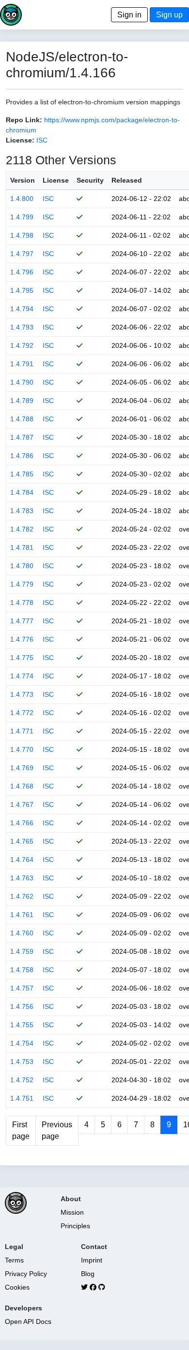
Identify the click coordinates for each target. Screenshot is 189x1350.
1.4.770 (21, 749)
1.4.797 (21, 254)
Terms (14, 1260)
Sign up (169, 15)
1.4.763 (21, 878)
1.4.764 (21, 859)
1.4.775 (21, 657)
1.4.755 (21, 1025)
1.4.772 (21, 713)
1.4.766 (21, 823)
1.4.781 (21, 547)
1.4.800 (21, 198)
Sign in (129, 15)
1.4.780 (21, 566)
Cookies (17, 1287)
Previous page (57, 1130)
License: (20, 140)
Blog (87, 1274)
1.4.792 (21, 345)
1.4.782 (21, 529)
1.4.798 (21, 235)
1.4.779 (21, 584)
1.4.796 (21, 272)
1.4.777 (21, 621)
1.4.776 (21, 639)
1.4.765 (21, 841)
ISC (41, 140)
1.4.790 (21, 382)
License (56, 180)
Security (90, 180)
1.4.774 (21, 676)
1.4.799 (21, 217)
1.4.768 (21, 786)
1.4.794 (21, 309)
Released (126, 180)
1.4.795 (21, 290)
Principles (75, 1226)
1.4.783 (21, 511)
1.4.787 (21, 437)
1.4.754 (21, 1043)
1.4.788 (21, 419)
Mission (72, 1212)
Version (22, 180)
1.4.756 (21, 1006)
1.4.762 (21, 896)
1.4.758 (21, 970)
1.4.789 (21, 400)
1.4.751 (21, 1098)
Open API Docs (28, 1321)
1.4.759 (21, 951)
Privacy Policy (26, 1274)
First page (21, 1130)
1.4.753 (21, 1061)
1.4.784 (21, 492)
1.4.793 (21, 327)
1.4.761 (21, 915)
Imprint (91, 1260)
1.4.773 (21, 694)
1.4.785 (21, 474)
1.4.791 (21, 364)
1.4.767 (21, 804)
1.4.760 (21, 933)
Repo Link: (24, 120)
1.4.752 (21, 1080)
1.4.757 (21, 988)
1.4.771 (21, 731)
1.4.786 (21, 456)
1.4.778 (21, 602)
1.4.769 (21, 768)
